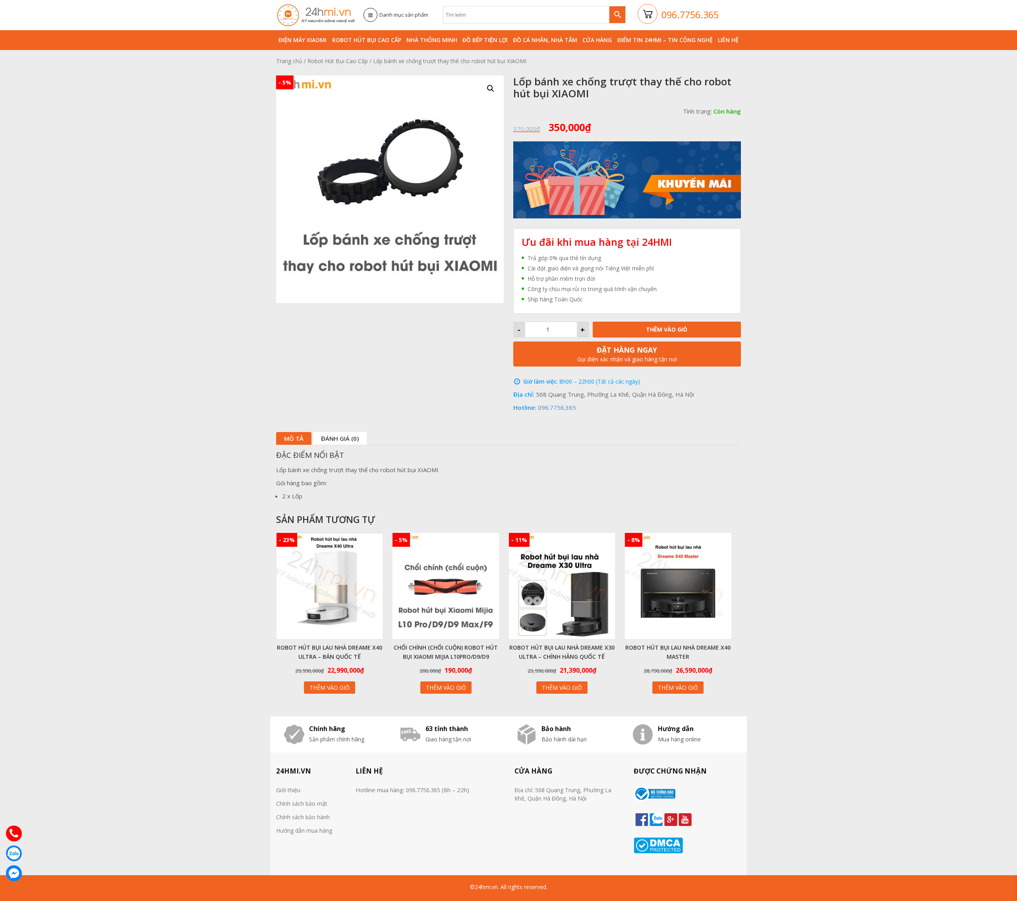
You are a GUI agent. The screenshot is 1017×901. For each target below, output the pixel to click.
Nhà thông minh (431, 40)
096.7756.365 (557, 407)
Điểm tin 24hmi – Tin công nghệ (665, 40)
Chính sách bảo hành (303, 817)
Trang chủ (289, 61)
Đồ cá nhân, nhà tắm (545, 40)
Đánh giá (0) (340, 438)
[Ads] (627, 179)
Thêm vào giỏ (666, 329)
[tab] (293, 438)
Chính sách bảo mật (301, 803)
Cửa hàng (597, 40)
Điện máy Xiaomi (302, 40)
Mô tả (294, 438)
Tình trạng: (697, 111)
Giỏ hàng (648, 14)
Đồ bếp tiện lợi (485, 40)
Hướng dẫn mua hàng (304, 830)
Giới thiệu (288, 790)
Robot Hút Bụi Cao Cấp (366, 40)
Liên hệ (728, 40)
